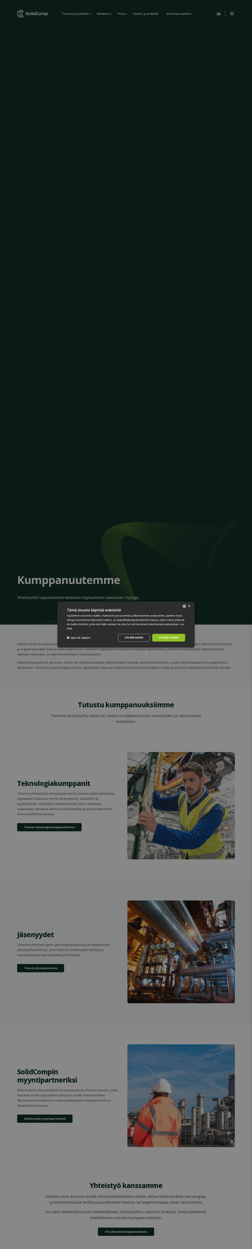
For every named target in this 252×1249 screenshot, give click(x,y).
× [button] (189, 606)
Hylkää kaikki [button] (134, 637)
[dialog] (126, 624)
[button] (79, 637)
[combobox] (184, 606)
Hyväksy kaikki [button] (169, 637)
